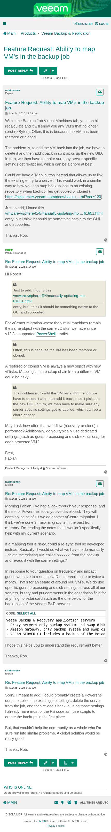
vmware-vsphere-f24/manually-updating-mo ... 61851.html (53, 213)
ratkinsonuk (12, 90)
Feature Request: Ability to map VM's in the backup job (49, 52)
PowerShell (46, 334)
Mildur (9, 249)
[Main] (55, 8)
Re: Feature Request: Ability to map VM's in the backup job (54, 261)
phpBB (42, 821)
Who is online (17, 787)
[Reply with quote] (100, 92)
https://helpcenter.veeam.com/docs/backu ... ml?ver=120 (53, 196)
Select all (26, 613)
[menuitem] (101, 24)
